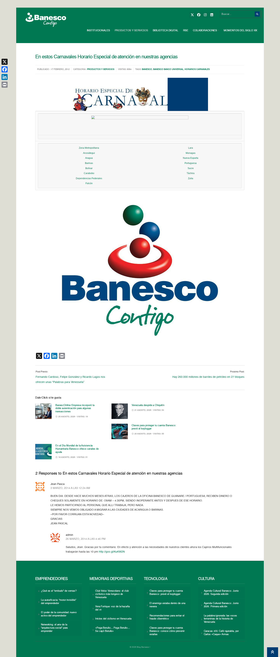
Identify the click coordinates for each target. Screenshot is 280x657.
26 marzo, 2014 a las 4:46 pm (86, 539)
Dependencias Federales (89, 178)
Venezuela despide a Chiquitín (148, 405)
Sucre (191, 168)
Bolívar (89, 168)
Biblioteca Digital (165, 30)
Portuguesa (191, 163)
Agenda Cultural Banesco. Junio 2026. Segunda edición (221, 592)
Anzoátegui (89, 153)
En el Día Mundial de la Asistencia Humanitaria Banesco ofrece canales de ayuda (77, 448)
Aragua (89, 158)
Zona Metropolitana (89, 148)
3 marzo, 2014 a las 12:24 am (70, 488)
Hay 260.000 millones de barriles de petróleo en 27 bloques (208, 377)
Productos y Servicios (131, 30)
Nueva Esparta (190, 158)
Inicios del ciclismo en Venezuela (113, 619)
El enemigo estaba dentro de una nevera (167, 605)
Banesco (147, 69)
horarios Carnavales (197, 69)
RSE (185, 30)
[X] (192, 15)
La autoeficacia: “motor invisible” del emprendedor (58, 602)
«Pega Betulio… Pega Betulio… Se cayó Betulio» (112, 629)
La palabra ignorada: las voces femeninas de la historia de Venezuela (220, 618)
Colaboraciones (205, 30)
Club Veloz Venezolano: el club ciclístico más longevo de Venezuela (112, 594)
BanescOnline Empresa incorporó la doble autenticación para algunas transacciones (74, 408)
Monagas (190, 153)
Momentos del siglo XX (240, 30)
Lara (190, 148)
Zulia (190, 178)
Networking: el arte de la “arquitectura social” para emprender (54, 627)
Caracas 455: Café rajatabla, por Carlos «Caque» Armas (221, 633)
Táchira (190, 173)
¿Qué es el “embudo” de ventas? (59, 591)
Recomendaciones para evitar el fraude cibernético (167, 617)
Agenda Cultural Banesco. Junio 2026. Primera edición (221, 605)
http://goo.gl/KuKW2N (112, 551)
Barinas (89, 163)
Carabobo (89, 173)
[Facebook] (198, 15)
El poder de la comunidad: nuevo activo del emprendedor (59, 614)
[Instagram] (205, 15)
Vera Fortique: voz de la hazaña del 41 (112, 608)
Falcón (89, 183)
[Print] (4, 84)
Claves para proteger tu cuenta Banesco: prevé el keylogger (166, 592)
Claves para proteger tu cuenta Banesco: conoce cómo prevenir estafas (167, 631)
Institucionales (98, 30)
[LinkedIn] (211, 15)
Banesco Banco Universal (168, 69)
